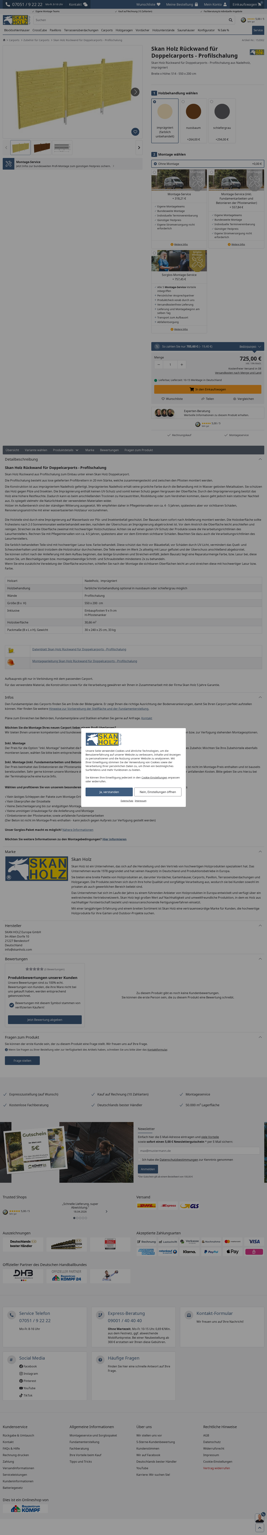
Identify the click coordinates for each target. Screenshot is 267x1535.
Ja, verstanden (109, 792)
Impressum (140, 800)
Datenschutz (127, 800)
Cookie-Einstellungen (154, 777)
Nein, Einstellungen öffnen (158, 792)
